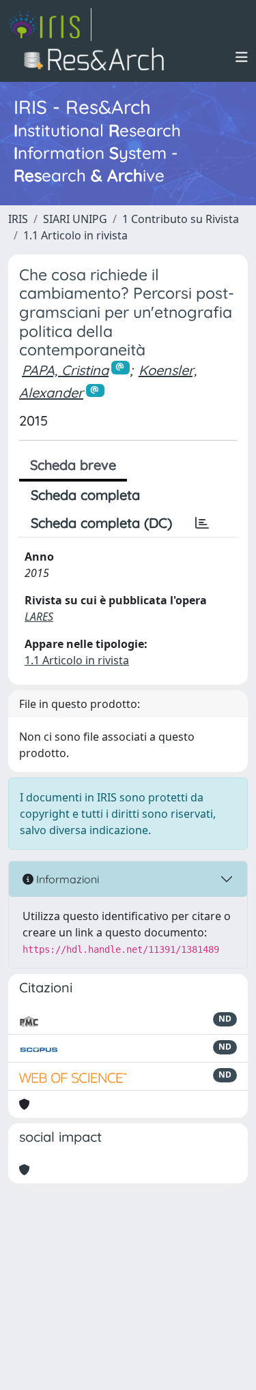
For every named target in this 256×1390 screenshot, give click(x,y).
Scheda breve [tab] (73, 464)
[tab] (202, 523)
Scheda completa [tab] (85, 494)
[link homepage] (49, 24)
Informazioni (66, 879)
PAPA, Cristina (65, 370)
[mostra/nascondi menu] (242, 57)
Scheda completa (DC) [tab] (101, 522)
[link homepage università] (98, 57)
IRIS (18, 218)
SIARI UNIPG (75, 218)
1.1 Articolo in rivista (75, 235)
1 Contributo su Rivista (180, 218)
